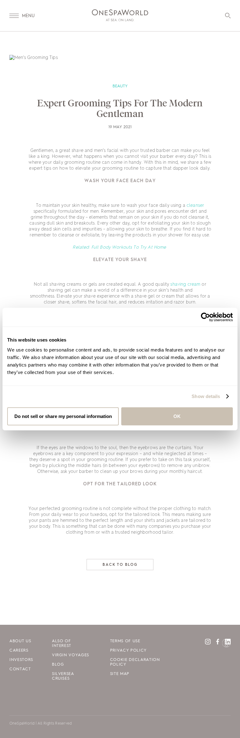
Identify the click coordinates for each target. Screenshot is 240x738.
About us (20, 641)
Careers (18, 650)
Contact (20, 669)
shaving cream (185, 284)
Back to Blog (120, 565)
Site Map (119, 674)
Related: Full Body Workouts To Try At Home (119, 247)
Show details (206, 396)
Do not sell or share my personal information (63, 416)
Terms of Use (125, 641)
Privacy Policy (128, 650)
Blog (58, 665)
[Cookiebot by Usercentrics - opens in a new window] (205, 317)
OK (177, 416)
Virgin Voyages (70, 655)
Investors (21, 660)
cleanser (195, 205)
